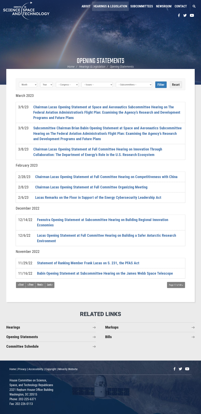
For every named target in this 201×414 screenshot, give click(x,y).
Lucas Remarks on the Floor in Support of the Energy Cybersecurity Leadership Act (98, 197)
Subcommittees (141, 6)
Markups (112, 327)
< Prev (30, 284)
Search (194, 6)
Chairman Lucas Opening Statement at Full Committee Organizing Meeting (91, 187)
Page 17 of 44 (175, 285)
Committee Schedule (22, 346)
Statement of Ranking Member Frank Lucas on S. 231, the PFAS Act (88, 263)
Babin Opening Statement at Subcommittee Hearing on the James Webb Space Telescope (105, 273)
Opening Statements (100, 61)
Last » (49, 284)
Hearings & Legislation (110, 6)
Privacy (22, 369)
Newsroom (163, 6)
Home (71, 67)
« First (21, 284)
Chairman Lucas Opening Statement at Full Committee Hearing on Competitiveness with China (106, 177)
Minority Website (68, 369)
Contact (181, 6)
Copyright (50, 369)
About (86, 6)
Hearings (13, 327)
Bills (108, 337)
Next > (40, 284)
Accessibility (35, 369)
